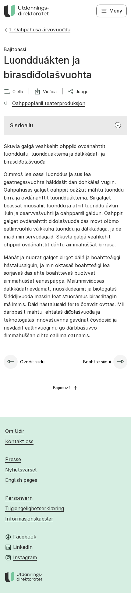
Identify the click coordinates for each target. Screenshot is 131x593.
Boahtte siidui (97, 361)
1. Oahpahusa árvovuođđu (39, 29)
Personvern (19, 498)
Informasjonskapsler (29, 519)
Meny (115, 11)
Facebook (24, 537)
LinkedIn (23, 547)
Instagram (25, 557)
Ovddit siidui (32, 361)
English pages (21, 480)
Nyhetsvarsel (21, 470)
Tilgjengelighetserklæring (34, 508)
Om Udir (14, 431)
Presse (13, 459)
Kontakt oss (19, 441)
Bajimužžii (63, 387)
